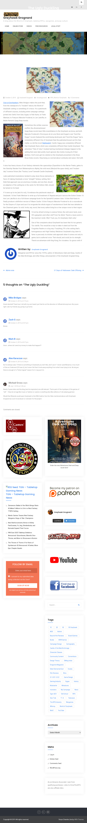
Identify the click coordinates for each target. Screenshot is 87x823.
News (76, 690)
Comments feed (55, 763)
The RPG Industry (56, 702)
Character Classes (56, 652)
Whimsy (52, 706)
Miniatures (65, 685)
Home (7, 26)
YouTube (61, 710)
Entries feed (54, 759)
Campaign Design (56, 644)
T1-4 (62, 698)
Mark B (12, 339)
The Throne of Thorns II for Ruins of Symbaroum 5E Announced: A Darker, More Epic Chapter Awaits (23, 545)
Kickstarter (53, 685)
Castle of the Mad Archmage (59, 648)
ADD (51, 631)
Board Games (72, 636)
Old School (64, 694)
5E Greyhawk (72, 627)
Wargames (69, 702)
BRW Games (63, 640)
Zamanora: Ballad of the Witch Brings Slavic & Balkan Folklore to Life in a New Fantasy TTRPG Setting (23, 508)
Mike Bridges (15, 297)
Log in (52, 755)
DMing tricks (68, 660)
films (64, 673)
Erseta (70, 669)
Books (52, 640)
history (76, 681)
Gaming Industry (55, 681)
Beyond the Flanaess (57, 636)
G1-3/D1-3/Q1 (55, 677)
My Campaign (65, 690)
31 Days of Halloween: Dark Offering (67, 270)
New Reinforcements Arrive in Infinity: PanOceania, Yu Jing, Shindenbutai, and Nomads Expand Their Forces (21, 525)
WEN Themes (79, 819)
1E (51, 627)
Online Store (18, 26)
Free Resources (41, 26)
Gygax (67, 681)
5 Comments (75, 97)
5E (63, 627)
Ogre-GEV (53, 694)
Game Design (68, 677)
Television (71, 698)
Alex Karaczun (15, 358)
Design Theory (55, 660)
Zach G (12, 319)
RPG (51, 97)
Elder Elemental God (56, 669)
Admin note (10, 270)
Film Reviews (54, 673)
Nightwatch (46, 143)
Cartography (70, 644)
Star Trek (53, 698)
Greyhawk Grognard (17, 18)
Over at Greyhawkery (10, 103)
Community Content (57, 656)
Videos (29, 26)
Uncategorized (42, 97)
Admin (59, 631)
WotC (52, 710)
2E (57, 627)
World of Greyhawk (60, 97)
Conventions (72, 656)
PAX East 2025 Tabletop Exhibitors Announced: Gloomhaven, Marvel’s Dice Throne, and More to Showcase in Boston (22, 535)
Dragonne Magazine (57, 665)
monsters (53, 690)
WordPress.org (55, 768)
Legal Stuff (55, 26)
